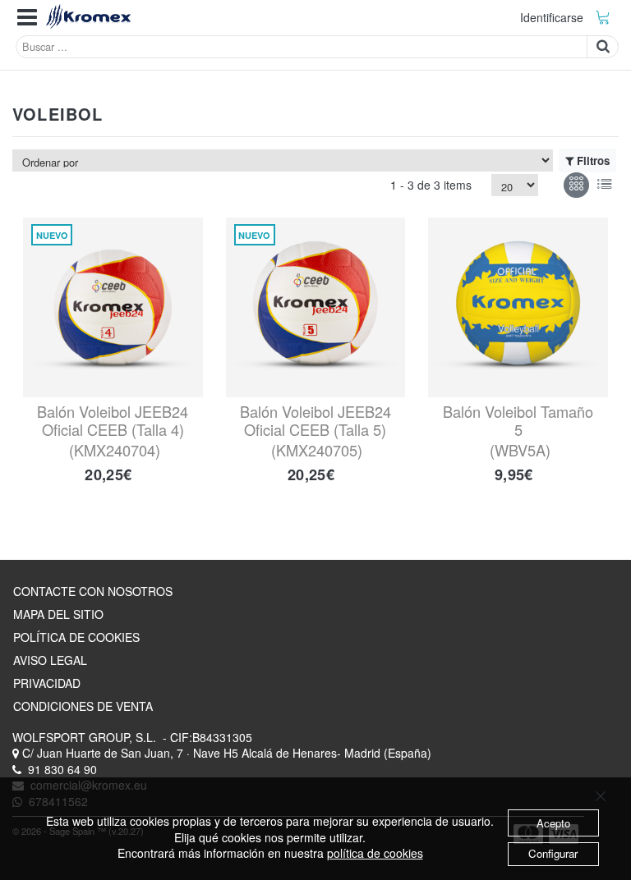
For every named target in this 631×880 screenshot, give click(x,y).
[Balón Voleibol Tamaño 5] (518, 307)
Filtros (593, 160)
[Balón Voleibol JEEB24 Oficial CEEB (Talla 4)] (113, 307)
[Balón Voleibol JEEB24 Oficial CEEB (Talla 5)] (316, 307)
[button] (27, 17)
